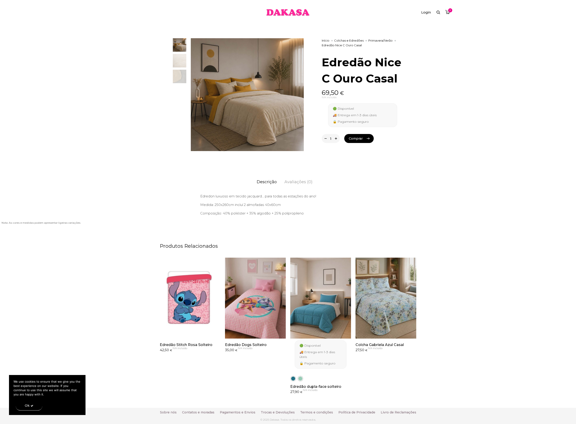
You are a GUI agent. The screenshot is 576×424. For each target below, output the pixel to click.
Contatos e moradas (198, 412)
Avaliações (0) (298, 181)
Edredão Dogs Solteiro (246, 345)
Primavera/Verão (380, 40)
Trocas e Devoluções (278, 412)
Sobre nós (168, 412)
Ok (27, 406)
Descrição (267, 181)
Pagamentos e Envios (237, 412)
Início (325, 40)
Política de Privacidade (356, 412)
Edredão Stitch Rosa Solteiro (186, 345)
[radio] (293, 378)
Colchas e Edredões (349, 40)
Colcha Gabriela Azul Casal (380, 345)
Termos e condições (316, 412)
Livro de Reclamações (398, 412)
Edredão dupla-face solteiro (315, 386)
